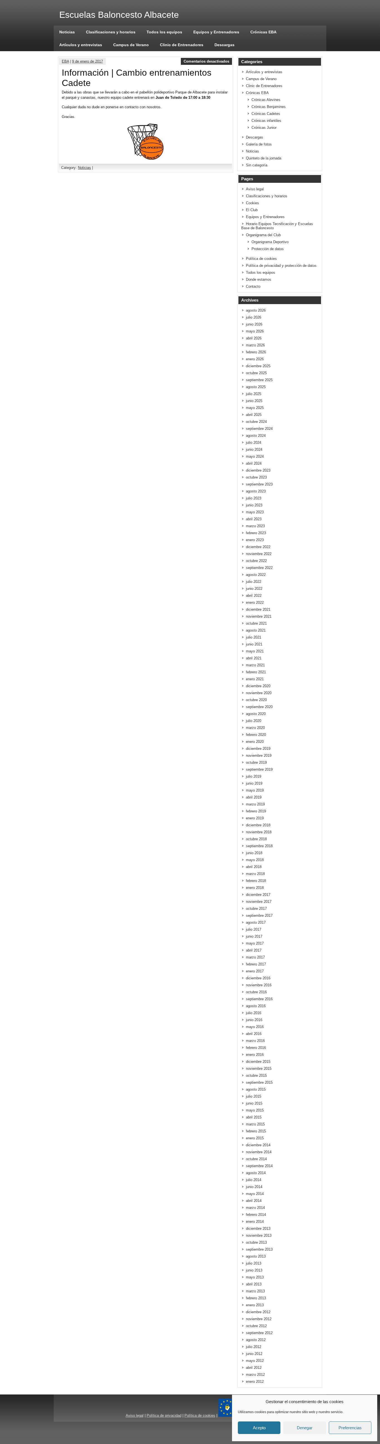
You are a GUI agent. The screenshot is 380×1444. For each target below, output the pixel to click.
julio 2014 (253, 1180)
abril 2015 (253, 1117)
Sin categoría (256, 165)
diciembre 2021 (258, 609)
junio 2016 (254, 1020)
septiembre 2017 (259, 915)
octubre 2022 (256, 561)
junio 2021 (254, 644)
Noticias (67, 32)
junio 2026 (254, 324)
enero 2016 (255, 1055)
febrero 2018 (256, 881)
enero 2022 (255, 602)
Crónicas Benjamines (268, 107)
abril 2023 (253, 519)
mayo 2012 (255, 1361)
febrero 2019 (256, 811)
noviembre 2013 (259, 1235)
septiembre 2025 (259, 380)
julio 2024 (253, 442)
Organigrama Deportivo (269, 242)
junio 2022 (254, 589)
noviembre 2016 (259, 985)
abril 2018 (253, 867)
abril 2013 (253, 1284)
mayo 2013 (255, 1277)
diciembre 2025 (258, 366)
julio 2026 (253, 317)
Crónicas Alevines (265, 100)
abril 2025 (253, 415)
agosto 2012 (256, 1340)
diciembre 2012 (258, 1312)
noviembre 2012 (259, 1319)
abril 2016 (253, 1034)
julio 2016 (253, 1013)
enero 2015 (255, 1138)
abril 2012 (253, 1368)
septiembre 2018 (259, 846)
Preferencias (350, 1427)
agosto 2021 (256, 630)
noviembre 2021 (259, 616)
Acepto (259, 1427)
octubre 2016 (256, 992)
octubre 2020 (256, 700)
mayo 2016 (255, 1027)
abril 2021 (253, 658)
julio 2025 (253, 394)
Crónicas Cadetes (265, 114)
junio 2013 (254, 1270)
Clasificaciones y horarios (110, 32)
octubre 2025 (256, 373)
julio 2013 (253, 1263)
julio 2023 (253, 498)
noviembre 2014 (259, 1152)
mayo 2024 (255, 456)
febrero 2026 (256, 352)
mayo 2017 (255, 943)
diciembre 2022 (258, 547)
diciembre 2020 (258, 686)
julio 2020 (253, 721)
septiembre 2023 (259, 484)
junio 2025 (254, 401)
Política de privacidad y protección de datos (281, 265)
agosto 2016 (256, 1006)
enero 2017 (255, 971)
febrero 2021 (256, 672)
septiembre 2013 (259, 1249)
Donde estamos (258, 279)
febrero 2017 (256, 964)
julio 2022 (253, 582)
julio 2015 (253, 1096)
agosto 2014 (256, 1173)
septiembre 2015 (259, 1082)
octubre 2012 (256, 1326)
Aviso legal (255, 189)
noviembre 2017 (259, 902)
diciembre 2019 (258, 748)
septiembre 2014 (259, 1166)
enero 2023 (255, 540)
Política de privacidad (164, 1415)
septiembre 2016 (259, 999)
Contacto (253, 286)
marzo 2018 (255, 874)
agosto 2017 (256, 922)
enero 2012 (255, 1381)
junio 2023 (254, 505)
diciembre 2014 (258, 1145)
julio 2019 (253, 776)
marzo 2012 (255, 1374)
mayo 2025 (255, 408)
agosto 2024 (256, 435)
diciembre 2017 (258, 895)
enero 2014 (255, 1221)
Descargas (224, 45)
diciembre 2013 (258, 1228)
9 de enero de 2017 (87, 61)
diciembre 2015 (258, 1061)
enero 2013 (255, 1305)
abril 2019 (253, 797)
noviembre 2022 (259, 554)
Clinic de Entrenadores (181, 45)
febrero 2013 (256, 1298)
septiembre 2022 (259, 568)
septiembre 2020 (259, 707)
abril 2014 (253, 1201)
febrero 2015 (256, 1131)
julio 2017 (253, 929)
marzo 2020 (255, 728)
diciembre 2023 (258, 470)
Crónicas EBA (263, 32)
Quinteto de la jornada (263, 158)
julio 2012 (253, 1347)
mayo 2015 (255, 1110)
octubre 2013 (256, 1242)
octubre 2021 (256, 623)
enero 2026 (255, 359)
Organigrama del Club (263, 235)
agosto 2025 (256, 387)
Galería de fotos (259, 144)
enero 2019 (255, 818)
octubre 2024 (256, 422)
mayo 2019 (255, 790)
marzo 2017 (255, 957)
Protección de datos (267, 249)
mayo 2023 (255, 512)
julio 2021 (253, 637)
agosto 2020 (256, 714)
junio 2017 (254, 936)
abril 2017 (253, 950)
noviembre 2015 (259, 1068)
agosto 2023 (256, 491)
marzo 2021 (255, 665)
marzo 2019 (255, 804)
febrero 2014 (256, 1215)
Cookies (252, 203)
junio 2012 (254, 1354)
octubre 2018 (256, 839)
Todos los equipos (164, 32)
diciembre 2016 (258, 978)
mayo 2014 (255, 1194)
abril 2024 (253, 463)
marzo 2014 (255, 1208)
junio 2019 (254, 783)
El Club (252, 210)
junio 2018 (254, 853)
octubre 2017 (256, 908)
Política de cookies (261, 259)
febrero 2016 (256, 1048)
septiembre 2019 (259, 769)
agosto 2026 (256, 310)
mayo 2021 (255, 651)
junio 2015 (254, 1103)
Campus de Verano (131, 45)
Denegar (304, 1427)
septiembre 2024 (259, 429)
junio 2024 (254, 449)
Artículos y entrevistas (80, 45)
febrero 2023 (256, 533)
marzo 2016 (255, 1041)
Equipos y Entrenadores (216, 32)
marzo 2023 (255, 526)
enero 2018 (255, 888)
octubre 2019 (256, 762)
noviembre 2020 (259, 693)
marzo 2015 (255, 1124)
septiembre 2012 (259, 1333)
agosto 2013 (256, 1256)
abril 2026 (253, 338)
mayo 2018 (255, 860)
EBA (65, 61)
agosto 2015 (256, 1089)
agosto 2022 (256, 575)
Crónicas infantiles (266, 121)
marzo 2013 (255, 1291)
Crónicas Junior (264, 127)
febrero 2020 (256, 735)
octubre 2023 (256, 477)
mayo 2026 (255, 331)
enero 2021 (255, 679)
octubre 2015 (256, 1075)
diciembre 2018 (258, 825)
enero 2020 (255, 742)
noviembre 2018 (259, 832)
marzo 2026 (255, 345)
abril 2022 (253, 595)
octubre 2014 (256, 1159)
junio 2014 (254, 1187)
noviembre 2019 (259, 755)
